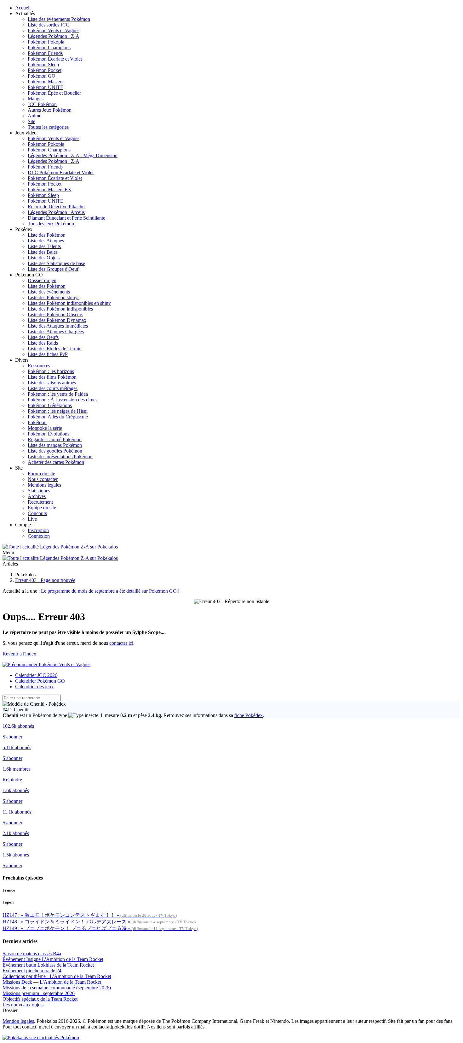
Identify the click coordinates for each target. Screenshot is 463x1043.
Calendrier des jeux (34, 686)
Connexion (39, 536)
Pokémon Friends (45, 53)
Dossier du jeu (42, 280)
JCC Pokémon (42, 104)
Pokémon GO (41, 76)
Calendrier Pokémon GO (40, 681)
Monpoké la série (45, 428)
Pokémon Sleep (43, 64)
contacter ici (121, 643)
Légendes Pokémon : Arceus (56, 212)
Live (32, 519)
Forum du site (41, 473)
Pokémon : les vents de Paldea (58, 394)
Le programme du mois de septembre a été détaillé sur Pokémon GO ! (110, 591)
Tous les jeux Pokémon (51, 223)
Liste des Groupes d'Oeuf (53, 269)
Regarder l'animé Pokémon (55, 439)
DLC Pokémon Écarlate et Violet (61, 172)
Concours (37, 513)
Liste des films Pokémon (52, 377)
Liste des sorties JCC (48, 24)
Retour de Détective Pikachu (56, 206)
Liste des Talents (44, 246)
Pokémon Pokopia (46, 41)
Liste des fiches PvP (48, 354)
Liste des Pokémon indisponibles (60, 308)
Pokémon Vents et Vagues (53, 30)
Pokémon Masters (45, 81)
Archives (37, 496)
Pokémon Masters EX (49, 189)
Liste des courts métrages (52, 388)
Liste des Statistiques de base (56, 263)
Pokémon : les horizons (51, 371)
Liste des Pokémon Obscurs (55, 314)
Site (31, 121)
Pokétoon (37, 422)
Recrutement (40, 502)
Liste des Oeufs (43, 337)
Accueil (23, 7)
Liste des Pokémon (47, 235)
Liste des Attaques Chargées (56, 331)
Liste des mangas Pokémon (55, 445)
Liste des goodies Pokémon (55, 450)
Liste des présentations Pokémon (60, 456)
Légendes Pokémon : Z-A (53, 36)
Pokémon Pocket (44, 70)
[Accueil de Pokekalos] (60, 546)
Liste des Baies (43, 252)
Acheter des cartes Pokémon (56, 462)
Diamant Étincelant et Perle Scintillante (66, 218)
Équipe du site (42, 507)
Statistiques (39, 490)
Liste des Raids (43, 343)
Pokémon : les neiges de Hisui (58, 411)
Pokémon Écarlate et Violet (55, 59)
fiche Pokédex (248, 715)
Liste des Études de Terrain (55, 348)
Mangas (35, 98)
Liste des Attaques (46, 240)
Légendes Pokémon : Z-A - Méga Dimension (72, 155)
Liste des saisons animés (52, 382)
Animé (34, 115)
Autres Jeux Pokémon (49, 110)
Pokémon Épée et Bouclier (54, 93)
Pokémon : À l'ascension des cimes (62, 399)
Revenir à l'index (19, 653)
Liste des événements (49, 291)
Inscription (38, 530)
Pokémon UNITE (45, 87)
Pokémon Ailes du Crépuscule (58, 416)
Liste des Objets (44, 257)
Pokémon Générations (50, 405)
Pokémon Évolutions (48, 433)
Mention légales (18, 1021)
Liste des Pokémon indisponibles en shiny (69, 303)
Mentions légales (44, 485)
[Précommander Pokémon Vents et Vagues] (46, 664)
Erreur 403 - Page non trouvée (45, 580)
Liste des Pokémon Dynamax (57, 320)
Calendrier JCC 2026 (36, 675)
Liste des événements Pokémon (59, 19)
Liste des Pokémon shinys (53, 297)
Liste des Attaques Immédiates (58, 326)
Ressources (39, 365)
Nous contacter (43, 479)
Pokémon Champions (49, 47)
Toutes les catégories (48, 127)
